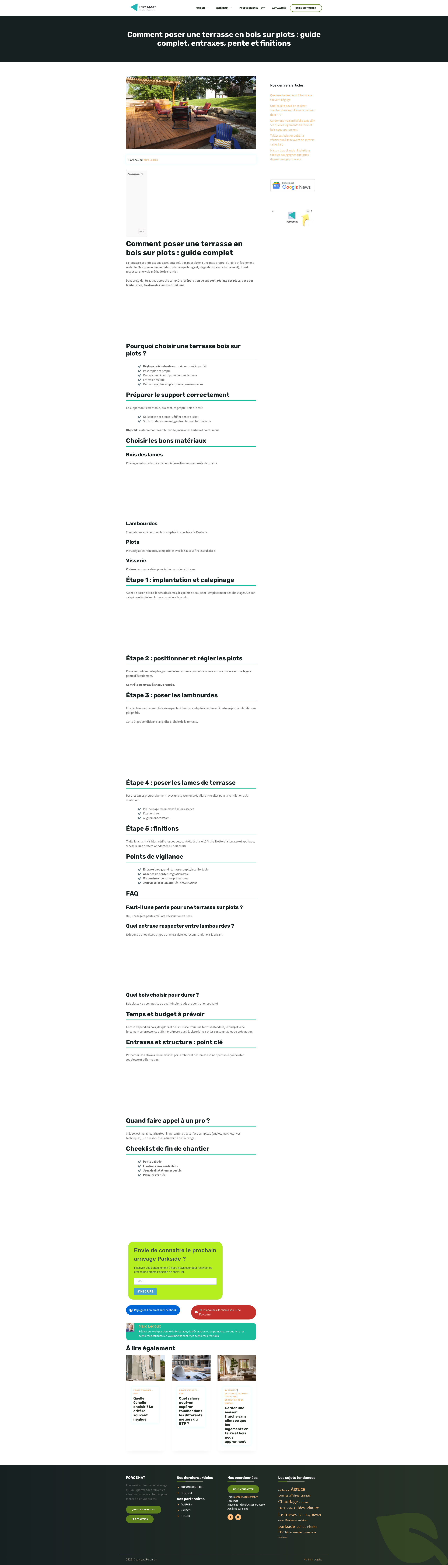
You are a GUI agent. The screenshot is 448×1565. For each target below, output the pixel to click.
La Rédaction (140, 1519)
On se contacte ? (305, 8)
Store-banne (310, 1532)
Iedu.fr (185, 1516)
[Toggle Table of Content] (140, 231)
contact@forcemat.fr (246, 1496)
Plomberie (285, 1532)
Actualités (279, 8)
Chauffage (288, 1501)
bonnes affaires (288, 1495)
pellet (301, 1526)
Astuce (298, 1489)
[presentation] (145, 1368)
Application (283, 1490)
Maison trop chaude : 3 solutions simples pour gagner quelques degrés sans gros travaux (290, 154)
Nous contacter (243, 1489)
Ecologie (230, 1393)
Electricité (285, 1508)
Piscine (312, 1526)
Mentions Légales (313, 1559)
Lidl (301, 1515)
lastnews (287, 1514)
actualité (231, 1390)
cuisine (303, 1502)
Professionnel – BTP (252, 8)
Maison (200, 8)
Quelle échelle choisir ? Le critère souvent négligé (143, 1408)
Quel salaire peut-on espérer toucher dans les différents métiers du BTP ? (190, 1411)
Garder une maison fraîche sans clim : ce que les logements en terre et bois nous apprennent (292, 125)
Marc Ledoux (150, 1326)
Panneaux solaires (296, 1520)
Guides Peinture (306, 1507)
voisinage (282, 1537)
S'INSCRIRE (145, 1291)
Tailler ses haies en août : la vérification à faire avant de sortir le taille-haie (292, 140)
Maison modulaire (192, 1487)
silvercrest (298, 1532)
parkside (286, 1526)
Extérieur (222, 8)
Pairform (186, 1504)
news (316, 1515)
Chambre (305, 1495)
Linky (307, 1515)
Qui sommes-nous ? (144, 1509)
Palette (281, 1521)
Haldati (186, 1510)
